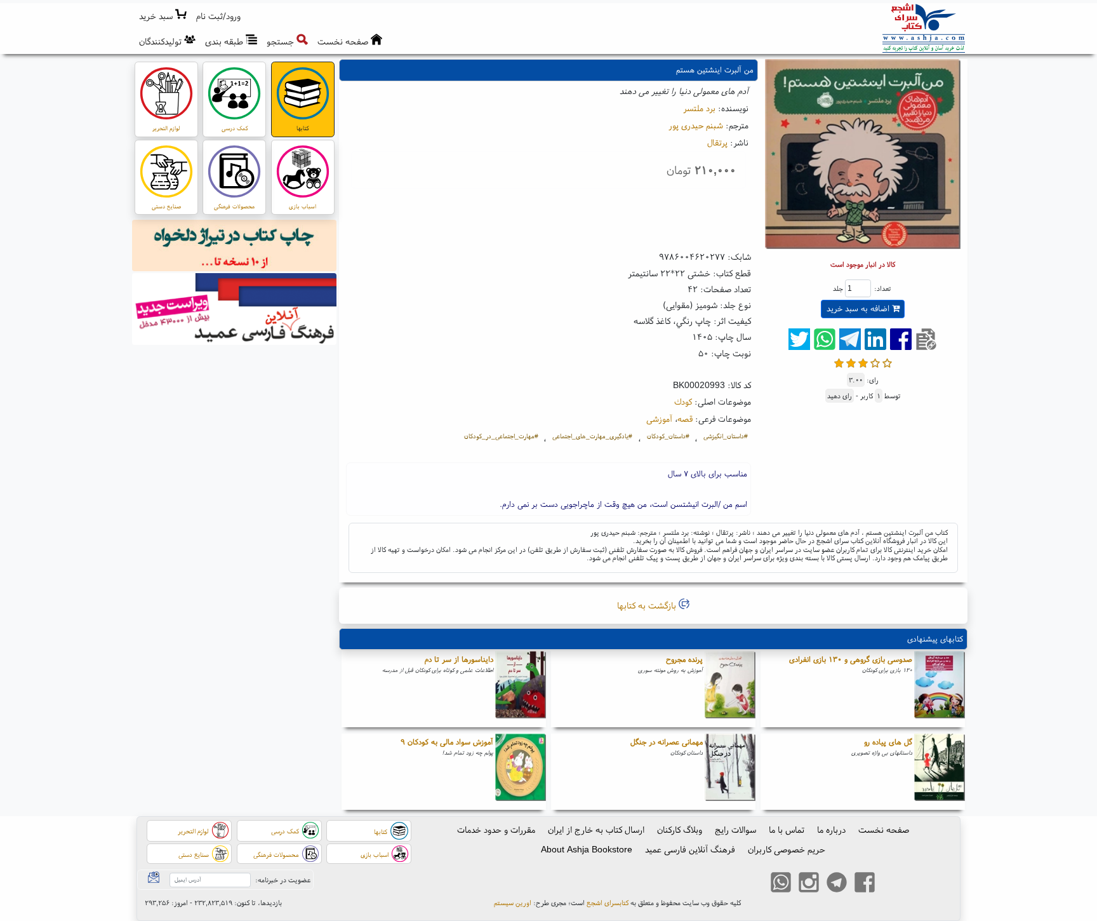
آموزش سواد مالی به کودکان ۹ (447, 741)
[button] (219, 16)
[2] (851, 361)
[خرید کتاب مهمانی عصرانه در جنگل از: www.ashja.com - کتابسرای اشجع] (730, 772)
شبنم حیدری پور (695, 125)
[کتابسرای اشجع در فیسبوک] (864, 884)
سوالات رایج (735, 829)
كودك (683, 401)
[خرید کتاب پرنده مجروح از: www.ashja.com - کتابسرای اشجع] (730, 689)
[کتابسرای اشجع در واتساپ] (781, 884)
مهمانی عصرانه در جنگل (666, 741)
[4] (875, 361)
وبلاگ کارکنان (679, 829)
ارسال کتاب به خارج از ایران (596, 829)
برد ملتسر (699, 108)
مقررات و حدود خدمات (496, 829)
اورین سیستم (512, 902)
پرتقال (717, 142)
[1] (839, 361)
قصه (685, 418)
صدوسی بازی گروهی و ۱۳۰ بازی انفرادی (850, 659)
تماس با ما (786, 829)
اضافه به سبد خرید (859, 308)
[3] (863, 361)
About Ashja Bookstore (586, 849)
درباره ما (831, 829)
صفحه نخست (883, 829)
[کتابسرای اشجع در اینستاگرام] (808, 884)
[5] (887, 361)
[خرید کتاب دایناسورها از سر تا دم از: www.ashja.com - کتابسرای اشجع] (520, 689)
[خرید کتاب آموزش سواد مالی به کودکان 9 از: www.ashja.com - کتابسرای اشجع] (520, 772)
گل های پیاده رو (888, 741)
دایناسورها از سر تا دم (459, 659)
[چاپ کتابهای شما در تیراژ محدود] (234, 247)
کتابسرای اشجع (607, 902)
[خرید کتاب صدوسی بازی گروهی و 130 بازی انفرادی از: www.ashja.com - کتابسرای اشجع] (939, 689)
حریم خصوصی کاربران (786, 849)
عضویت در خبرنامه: (282, 880)
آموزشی (659, 418)
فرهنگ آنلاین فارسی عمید (690, 849)
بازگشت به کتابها (648, 605)
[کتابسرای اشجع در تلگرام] (836, 884)
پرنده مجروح (684, 659)
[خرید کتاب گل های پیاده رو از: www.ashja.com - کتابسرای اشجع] (939, 772)
